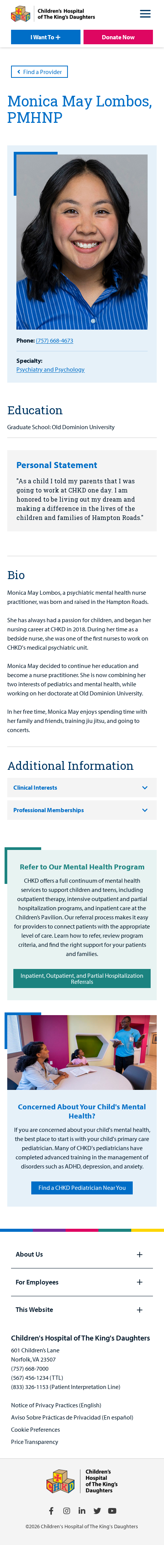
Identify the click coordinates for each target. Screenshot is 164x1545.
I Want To (42, 37)
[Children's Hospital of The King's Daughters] (53, 15)
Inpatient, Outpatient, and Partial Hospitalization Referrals (82, 978)
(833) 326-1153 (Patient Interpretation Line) (66, 1386)
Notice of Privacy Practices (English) (56, 1405)
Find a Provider (42, 72)
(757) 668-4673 (54, 340)
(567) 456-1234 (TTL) (37, 1377)
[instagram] (66, 1511)
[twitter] (97, 1511)
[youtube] (112, 1511)
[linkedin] (82, 1511)
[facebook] (51, 1511)
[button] (145, 15)
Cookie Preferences (35, 1429)
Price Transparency (34, 1441)
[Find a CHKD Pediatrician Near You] (82, 1052)
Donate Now (118, 37)
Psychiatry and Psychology (50, 369)
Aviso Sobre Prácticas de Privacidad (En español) (72, 1417)
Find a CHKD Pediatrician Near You (82, 1187)
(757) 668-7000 (29, 1368)
